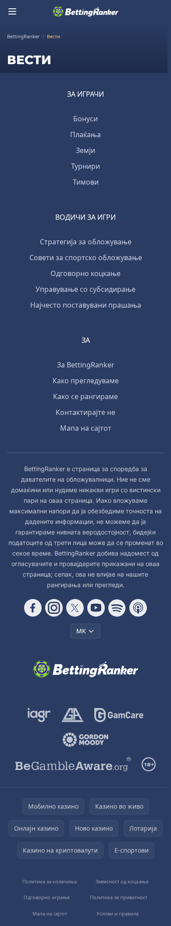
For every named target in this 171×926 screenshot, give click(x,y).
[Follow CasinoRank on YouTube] (96, 608)
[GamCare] (118, 715)
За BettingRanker (85, 365)
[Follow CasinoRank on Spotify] (117, 608)
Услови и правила (117, 913)
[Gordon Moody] (85, 740)
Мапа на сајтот (85, 428)
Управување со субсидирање (85, 289)
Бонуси (85, 118)
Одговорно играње (47, 897)
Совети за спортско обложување (85, 257)
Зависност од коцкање (122, 881)
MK (81, 631)
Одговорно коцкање (85, 273)
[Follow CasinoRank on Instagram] (54, 608)
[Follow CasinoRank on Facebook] (33, 608)
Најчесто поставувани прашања (85, 305)
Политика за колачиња (49, 881)
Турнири (85, 166)
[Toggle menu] (12, 11)
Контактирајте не (85, 412)
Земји (85, 150)
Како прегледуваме (86, 380)
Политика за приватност (118, 897)
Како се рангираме (85, 396)
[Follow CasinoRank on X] (75, 608)
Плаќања (85, 134)
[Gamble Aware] (73, 764)
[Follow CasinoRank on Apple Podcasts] (138, 608)
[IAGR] (39, 715)
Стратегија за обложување (86, 242)
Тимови (86, 182)
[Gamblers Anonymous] (72, 715)
